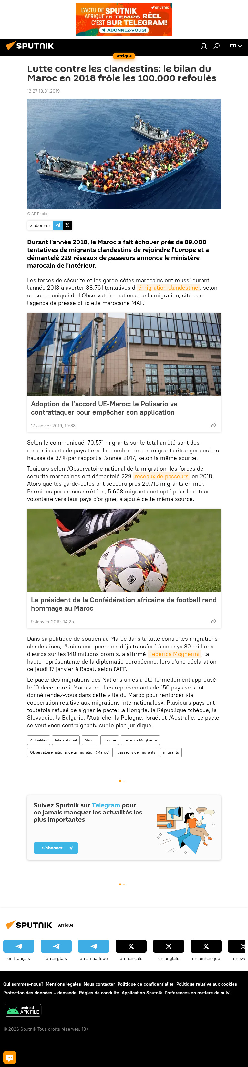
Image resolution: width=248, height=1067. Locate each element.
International (66, 740)
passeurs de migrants (136, 752)
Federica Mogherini (174, 654)
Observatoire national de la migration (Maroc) (70, 752)
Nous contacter (99, 984)
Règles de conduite (99, 993)
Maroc (90, 740)
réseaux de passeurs (162, 476)
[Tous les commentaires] (9, 1057)
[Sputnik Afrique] (31, 51)
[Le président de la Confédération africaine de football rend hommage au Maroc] (124, 550)
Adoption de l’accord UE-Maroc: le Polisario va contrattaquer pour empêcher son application (104, 407)
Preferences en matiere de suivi (198, 993)
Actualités (38, 740)
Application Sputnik (142, 993)
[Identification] (203, 45)
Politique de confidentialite (146, 984)
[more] (213, 425)
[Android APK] (23, 1011)
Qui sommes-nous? (23, 984)
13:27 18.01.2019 (43, 91)
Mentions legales (63, 984)
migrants (171, 752)
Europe (109, 740)
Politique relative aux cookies (206, 984)
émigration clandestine (168, 287)
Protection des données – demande (40, 993)
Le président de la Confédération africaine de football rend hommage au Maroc (124, 604)
